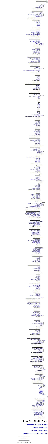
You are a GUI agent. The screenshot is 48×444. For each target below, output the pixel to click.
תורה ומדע (38, 258)
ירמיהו (39, 108)
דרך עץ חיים (37, 178)
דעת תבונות (38, 177)
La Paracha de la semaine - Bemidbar (32, 213)
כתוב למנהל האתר (39, 7)
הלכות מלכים (37, 161)
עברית (41, 387)
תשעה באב (38, 284)
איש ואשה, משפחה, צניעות (37, 358)
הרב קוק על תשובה (36, 196)
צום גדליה (38, 86)
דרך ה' (39, 176)
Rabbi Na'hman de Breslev (34, 39)
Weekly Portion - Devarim (35, 230)
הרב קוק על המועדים (36, 333)
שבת (39, 69)
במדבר (38, 100)
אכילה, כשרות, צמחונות (35, 61)
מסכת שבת (38, 122)
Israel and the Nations (35, 234)
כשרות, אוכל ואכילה (38, 360)
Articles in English (38, 221)
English (41, 389)
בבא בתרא (38, 139)
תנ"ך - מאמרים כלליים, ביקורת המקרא (32, 298)
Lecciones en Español (38, 44)
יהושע (39, 103)
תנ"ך (41, 95)
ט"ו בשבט (38, 91)
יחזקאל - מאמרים (36, 312)
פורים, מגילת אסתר (36, 94)
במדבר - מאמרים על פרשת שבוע (33, 303)
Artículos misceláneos (35, 254)
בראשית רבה (37, 117)
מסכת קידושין (37, 136)
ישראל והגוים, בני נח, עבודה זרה (34, 265)
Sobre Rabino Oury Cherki (37, 381)
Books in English (39, 372)
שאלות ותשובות (42, 340)
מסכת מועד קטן (37, 131)
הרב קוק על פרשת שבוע (35, 194)
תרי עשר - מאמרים (36, 313)
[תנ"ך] (40, 95)
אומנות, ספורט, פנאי (36, 64)
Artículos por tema (36, 249)
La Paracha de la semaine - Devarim (33, 214)
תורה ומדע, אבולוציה (36, 49)
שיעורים (43, 9)
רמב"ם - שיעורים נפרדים (35, 163)
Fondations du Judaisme (35, 215)
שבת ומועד (40, 350)
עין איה (38, 187)
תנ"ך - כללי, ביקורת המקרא (34, 96)
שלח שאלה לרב (39, 341)
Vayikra (38, 24)
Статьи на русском (38, 236)
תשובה (38, 259)
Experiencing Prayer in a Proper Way (35, 433)
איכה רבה (38, 118)
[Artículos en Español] (33, 248)
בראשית (38, 97)
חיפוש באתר (40, 5)
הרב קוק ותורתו (39, 327)
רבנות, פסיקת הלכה (36, 149)
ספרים (44, 369)
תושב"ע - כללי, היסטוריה (35, 147)
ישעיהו (38, 107)
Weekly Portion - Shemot (35, 226)
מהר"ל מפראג (39, 165)
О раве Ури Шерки (38, 380)
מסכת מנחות (37, 143)
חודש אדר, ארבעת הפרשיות (34, 295)
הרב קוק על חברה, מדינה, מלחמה (33, 338)
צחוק (39, 269)
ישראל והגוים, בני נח (36, 54)
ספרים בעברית (39, 370)
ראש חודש (38, 274)
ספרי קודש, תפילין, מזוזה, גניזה (36, 362)
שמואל (38, 105)
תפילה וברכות (39, 151)
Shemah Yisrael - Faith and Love (37, 424)
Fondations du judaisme (35, 30)
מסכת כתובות (37, 133)
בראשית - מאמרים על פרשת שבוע (33, 299)
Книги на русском (38, 374)
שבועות (38, 78)
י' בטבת (38, 90)
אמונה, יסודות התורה (36, 47)
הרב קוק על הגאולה (36, 197)
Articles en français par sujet (34, 206)
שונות (39, 271)
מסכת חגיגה (38, 132)
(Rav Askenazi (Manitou (35, 41)
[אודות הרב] (40, 376)
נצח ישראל (38, 168)
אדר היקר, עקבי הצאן (36, 188)
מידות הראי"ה (37, 331)
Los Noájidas (37, 253)
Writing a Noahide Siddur (39, 430)
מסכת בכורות (37, 144)
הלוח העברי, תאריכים (38, 366)
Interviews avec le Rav (35, 218)
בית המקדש (38, 262)
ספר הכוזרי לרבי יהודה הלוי (37, 323)
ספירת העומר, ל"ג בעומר (35, 72)
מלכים (39, 106)
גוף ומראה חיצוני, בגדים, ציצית (36, 359)
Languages (42, 386)
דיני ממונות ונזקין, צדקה (38, 363)
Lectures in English (38, 43)
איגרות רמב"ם (37, 158)
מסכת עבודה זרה (37, 141)
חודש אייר (38, 73)
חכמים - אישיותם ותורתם (35, 150)
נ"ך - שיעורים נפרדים (36, 114)
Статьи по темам (36, 238)
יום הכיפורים (37, 87)
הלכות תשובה (37, 160)
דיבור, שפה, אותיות (36, 51)
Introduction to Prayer (40, 427)
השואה (38, 266)
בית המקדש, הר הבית (38, 353)
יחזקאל (38, 109)
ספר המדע (38, 159)
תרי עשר (38, 111)
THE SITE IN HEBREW (40, 418)
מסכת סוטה (38, 134)
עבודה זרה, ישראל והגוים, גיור (36, 356)
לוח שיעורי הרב (39, 13)
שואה (39, 56)
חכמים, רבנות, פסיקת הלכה (37, 348)
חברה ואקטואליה (36, 260)
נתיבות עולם (37, 171)
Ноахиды (38, 244)
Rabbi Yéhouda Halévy (35, 36)
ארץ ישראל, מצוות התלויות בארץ (33, 57)
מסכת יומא (38, 125)
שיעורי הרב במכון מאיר (38, 15)
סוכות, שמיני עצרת (36, 88)
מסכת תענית (37, 129)
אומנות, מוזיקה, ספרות (38, 367)
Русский (40, 391)
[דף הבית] (41, 4)
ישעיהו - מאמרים (37, 310)
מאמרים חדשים (39, 204)
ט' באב (38, 81)
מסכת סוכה (38, 126)
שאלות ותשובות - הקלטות (35, 66)
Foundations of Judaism (35, 232)
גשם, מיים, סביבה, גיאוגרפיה (34, 63)
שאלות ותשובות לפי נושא (37, 342)
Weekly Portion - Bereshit (35, 225)
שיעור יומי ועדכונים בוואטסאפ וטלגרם (35, 14)
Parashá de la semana (36, 251)
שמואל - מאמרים (37, 307)
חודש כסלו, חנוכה (36, 89)
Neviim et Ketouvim (36, 27)
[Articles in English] (34, 221)
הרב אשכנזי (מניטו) (38, 200)
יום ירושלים (38, 77)
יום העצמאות (37, 75)
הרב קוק (40, 183)
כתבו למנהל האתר (24, 438)
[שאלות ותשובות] (38, 340)
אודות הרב (43, 376)
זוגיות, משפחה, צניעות (36, 59)
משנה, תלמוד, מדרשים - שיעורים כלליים (32, 116)
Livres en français (39, 371)
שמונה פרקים (37, 156)
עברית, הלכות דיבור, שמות (37, 347)
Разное (38, 245)
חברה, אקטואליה (36, 52)
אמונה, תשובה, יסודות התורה (36, 344)
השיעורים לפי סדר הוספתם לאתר (36, 12)
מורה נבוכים (37, 162)
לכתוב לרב (43, 384)
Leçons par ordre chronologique (33, 18)
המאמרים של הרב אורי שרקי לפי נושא (35, 203)
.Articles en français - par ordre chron (32, 207)
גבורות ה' (38, 166)
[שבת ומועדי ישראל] (34, 68)
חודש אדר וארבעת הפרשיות (34, 93)
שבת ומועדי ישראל (38, 68)
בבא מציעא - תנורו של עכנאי (34, 138)
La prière (38, 31)
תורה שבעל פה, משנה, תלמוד (36, 315)
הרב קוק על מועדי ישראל (35, 195)
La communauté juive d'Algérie (34, 217)
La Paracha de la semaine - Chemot (33, 211)
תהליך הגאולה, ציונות (36, 261)
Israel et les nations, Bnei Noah (34, 35)
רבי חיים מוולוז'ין (39, 181)
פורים (39, 296)
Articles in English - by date (34, 223)
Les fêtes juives (37, 21)
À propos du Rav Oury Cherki (36, 378)
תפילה (41, 322)
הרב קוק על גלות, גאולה (35, 336)
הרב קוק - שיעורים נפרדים (35, 199)
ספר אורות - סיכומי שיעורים (34, 329)
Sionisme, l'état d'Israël (35, 32)
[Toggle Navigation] (47, 2)
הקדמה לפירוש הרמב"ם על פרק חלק (33, 157)
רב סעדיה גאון (39, 152)
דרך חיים (38, 170)
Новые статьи (37, 239)
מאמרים (43, 202)
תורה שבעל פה (37, 320)
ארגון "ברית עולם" (41, 385)
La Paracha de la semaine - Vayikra (33, 212)
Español (40, 392)
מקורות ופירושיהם (39, 345)
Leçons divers (37, 42)
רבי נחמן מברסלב (39, 180)
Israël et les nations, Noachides (34, 216)
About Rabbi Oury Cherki (37, 379)
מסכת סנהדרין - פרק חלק (35, 140)
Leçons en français (38, 16)
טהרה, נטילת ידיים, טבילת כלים (36, 361)
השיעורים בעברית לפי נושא (37, 11)
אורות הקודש (37, 185)
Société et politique (36, 33)
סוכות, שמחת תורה (36, 290)
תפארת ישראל (37, 167)
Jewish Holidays (37, 224)
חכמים (39, 318)
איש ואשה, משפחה (36, 268)
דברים (39, 102)
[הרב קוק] (38, 183)
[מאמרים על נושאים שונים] (32, 256)
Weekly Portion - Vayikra (35, 227)
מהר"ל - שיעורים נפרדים (35, 172)
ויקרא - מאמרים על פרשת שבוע (34, 302)
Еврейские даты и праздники (34, 240)
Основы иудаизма (36, 242)
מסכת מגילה (37, 130)
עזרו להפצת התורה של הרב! (24, 435)
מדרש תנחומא (37, 120)
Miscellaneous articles (35, 235)
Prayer (38, 231)
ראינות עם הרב (37, 270)
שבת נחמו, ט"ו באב (36, 82)
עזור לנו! (40, 6)
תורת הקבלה (37, 321)
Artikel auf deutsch (38, 247)
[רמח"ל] (39, 174)
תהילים (38, 112)
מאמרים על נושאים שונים (37, 256)
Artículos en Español (38, 248)
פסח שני (38, 76)
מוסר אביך (38, 190)
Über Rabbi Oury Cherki (37, 383)
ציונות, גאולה (40, 351)
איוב (39, 113)
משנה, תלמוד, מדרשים (38, 115)
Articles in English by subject (34, 222)
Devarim (38, 26)
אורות (39, 184)
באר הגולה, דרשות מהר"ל (35, 169)
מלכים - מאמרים (37, 308)
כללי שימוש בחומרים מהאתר (37, 8)
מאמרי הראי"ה (37, 191)
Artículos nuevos (36, 250)
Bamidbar (38, 25)
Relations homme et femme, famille (33, 34)
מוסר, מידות (37, 48)
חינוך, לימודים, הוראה (38, 357)
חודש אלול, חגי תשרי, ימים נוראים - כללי (32, 84)
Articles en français (38, 205)
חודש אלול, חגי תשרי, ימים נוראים (33, 286)
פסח (39, 71)
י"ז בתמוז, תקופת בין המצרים (34, 283)
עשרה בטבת (37, 293)
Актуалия (38, 243)
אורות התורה (37, 186)
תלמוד (39, 317)
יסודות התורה (37, 257)
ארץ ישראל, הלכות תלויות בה (36, 352)
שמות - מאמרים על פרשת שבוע (34, 301)
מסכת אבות (38, 142)
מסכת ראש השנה (36, 124)
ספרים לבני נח (39, 375)
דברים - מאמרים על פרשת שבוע (34, 304)
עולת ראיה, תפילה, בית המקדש (34, 189)
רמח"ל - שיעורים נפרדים (35, 179)
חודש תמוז (38, 79)
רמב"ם (41, 154)
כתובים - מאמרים (36, 314)
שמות (39, 98)
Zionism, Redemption (35, 233)
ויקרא (39, 99)
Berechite (38, 22)
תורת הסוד (38, 148)
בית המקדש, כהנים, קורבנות (34, 58)
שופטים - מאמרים (36, 306)
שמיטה (38, 263)
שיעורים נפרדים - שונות (38, 45)
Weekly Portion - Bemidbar (34, 229)
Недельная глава (36, 241)
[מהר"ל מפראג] (36, 165)
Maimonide (38, 38)
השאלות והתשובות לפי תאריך (36, 343)
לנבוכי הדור (38, 193)
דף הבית (43, 4)
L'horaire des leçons (36, 20)
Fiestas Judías (37, 252)
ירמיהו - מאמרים (37, 311)
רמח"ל (41, 174)
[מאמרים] (41, 202)
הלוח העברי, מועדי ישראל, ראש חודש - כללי (31, 70)
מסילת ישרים (37, 175)
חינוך (39, 60)
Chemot (38, 23)
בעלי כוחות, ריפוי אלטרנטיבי (37, 365)
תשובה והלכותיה (37, 50)
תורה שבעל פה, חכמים (38, 145)
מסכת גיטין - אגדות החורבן (35, 135)
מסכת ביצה (38, 127)
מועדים (41, 272)
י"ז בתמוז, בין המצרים (36, 80)
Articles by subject (38, 402)
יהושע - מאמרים (37, 305)
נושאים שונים (37, 67)
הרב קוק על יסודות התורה (35, 334)
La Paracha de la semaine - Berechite (32, 209)
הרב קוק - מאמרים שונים (35, 339)
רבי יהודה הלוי (39, 153)
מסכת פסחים (37, 123)
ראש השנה (38, 85)
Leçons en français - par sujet (34, 17)
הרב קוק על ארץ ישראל (35, 198)
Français (40, 388)
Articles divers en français (35, 220)
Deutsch (40, 393)
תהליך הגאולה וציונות (36, 53)
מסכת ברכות (37, 121)
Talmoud (38, 29)
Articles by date (39, 403)
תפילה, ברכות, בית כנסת (37, 349)
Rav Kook (38, 40)
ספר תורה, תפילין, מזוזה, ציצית (34, 62)
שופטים (38, 104)
